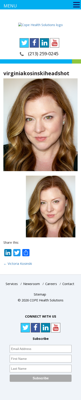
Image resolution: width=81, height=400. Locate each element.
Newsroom (31, 284)
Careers (51, 284)
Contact (68, 284)
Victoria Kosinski (17, 263)
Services (12, 284)
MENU (10, 6)
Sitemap (40, 294)
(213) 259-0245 (43, 54)
